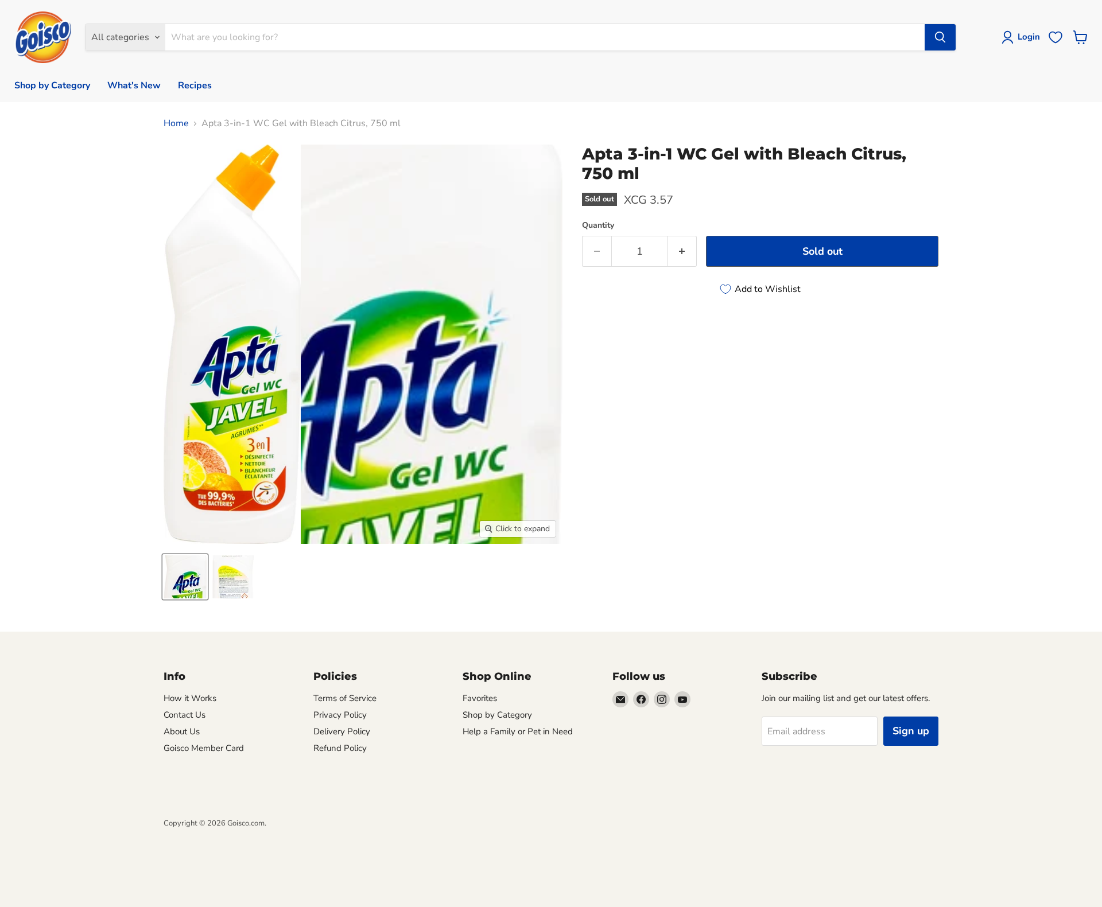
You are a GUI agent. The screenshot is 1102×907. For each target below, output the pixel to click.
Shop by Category (52, 85)
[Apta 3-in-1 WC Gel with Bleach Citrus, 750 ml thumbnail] (185, 577)
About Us (182, 731)
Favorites (480, 698)
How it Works (190, 698)
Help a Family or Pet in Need (518, 731)
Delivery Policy (341, 731)
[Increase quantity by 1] (682, 251)
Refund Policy (340, 748)
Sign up (911, 731)
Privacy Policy (340, 715)
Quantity (598, 225)
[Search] (940, 37)
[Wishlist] (1055, 37)
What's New (134, 85)
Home (176, 123)
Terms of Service (345, 698)
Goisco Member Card (204, 748)
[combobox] (545, 37)
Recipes (195, 85)
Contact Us (184, 715)
